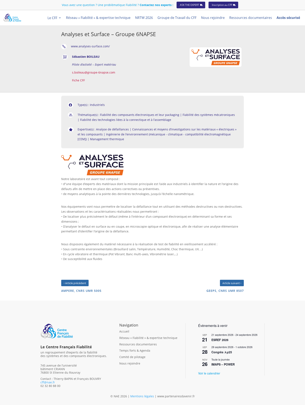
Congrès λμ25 (221, 352)
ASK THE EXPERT (189, 5)
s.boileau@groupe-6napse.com (93, 72)
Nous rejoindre (129, 363)
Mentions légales (142, 396)
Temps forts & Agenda (134, 350)
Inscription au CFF (222, 5)
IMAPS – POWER (223, 364)
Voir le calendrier (209, 373)
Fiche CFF (78, 80)
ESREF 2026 (219, 340)
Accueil (124, 331)
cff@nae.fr (47, 382)
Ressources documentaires (138, 344)
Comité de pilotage (132, 357)
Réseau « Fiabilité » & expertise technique (148, 338)
